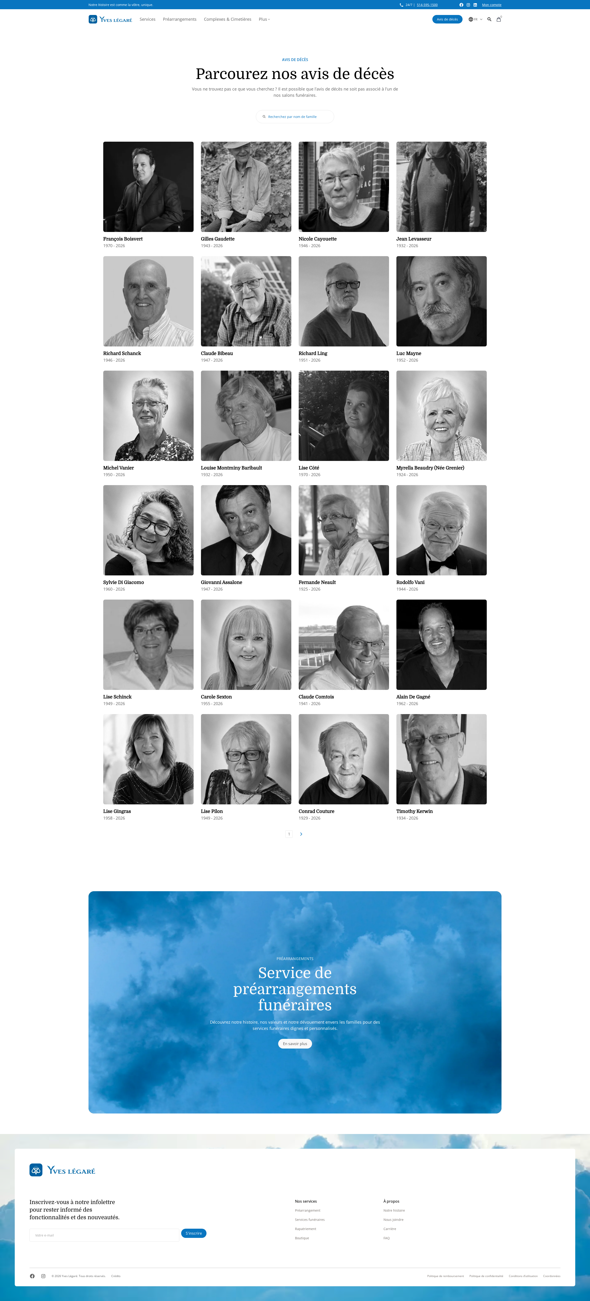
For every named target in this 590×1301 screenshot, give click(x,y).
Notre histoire (394, 1210)
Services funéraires (310, 1219)
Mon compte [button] (492, 5)
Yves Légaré (69, 1276)
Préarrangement (307, 1210)
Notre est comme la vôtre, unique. (120, 5)
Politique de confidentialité (486, 1276)
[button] (489, 19)
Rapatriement (305, 1229)
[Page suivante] (301, 834)
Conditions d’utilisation (523, 1276)
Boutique (302, 1238)
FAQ (387, 1238)
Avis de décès (447, 19)
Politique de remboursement (445, 1276)
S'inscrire (194, 1233)
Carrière (390, 1229)
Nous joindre (394, 1219)
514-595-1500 (427, 5)
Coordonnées (551, 1276)
